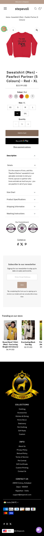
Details (10, 165)
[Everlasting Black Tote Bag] (28, 330)
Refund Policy (22, 453)
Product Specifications (16, 199)
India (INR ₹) (12, 502)
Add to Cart (22, 133)
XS (10, 107)
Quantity (22, 119)
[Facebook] (4, 524)
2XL (25, 113)
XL (17, 113)
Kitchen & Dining (22, 416)
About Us (22, 446)
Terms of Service (22, 457)
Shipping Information (16, 206)
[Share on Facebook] (18, 245)
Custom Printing (22, 468)
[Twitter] (10, 524)
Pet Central (22, 460)
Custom (22, 434)
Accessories (22, 413)
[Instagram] (7, 524)
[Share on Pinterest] (26, 245)
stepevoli (22, 9)
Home (8, 17)
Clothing (22, 409)
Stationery (22, 423)
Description (11, 155)
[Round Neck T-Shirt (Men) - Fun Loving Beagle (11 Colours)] (10, 330)
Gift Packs (22, 431)
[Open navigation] (5, 9)
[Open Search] (35, 9)
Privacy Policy (22, 450)
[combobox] (8, 531)
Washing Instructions (15, 213)
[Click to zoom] (37, 30)
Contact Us (22, 471)
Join (22, 285)
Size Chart (11, 192)
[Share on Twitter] (21, 245)
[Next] (13, 30)
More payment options (22, 147)
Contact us (21, 240)
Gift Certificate (22, 464)
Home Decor (22, 420)
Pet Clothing (22, 427)
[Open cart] (39, 9)
